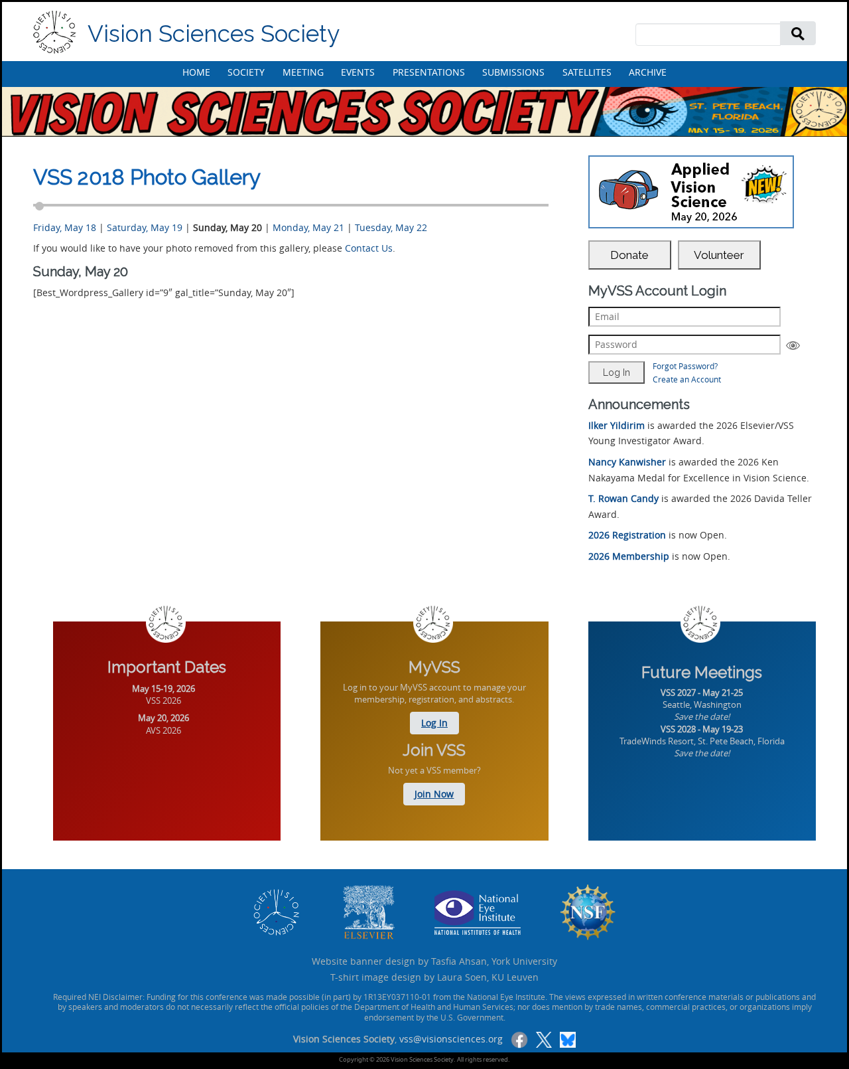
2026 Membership (628, 556)
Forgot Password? (685, 366)
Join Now (434, 793)
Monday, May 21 (308, 227)
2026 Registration (627, 535)
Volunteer (719, 255)
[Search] (798, 32)
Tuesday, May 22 (391, 227)
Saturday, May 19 (144, 227)
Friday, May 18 (64, 227)
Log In (434, 722)
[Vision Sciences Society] (54, 32)
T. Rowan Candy (623, 498)
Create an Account (687, 379)
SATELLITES (587, 72)
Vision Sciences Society (214, 33)
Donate (629, 255)
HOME (196, 72)
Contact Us (369, 248)
